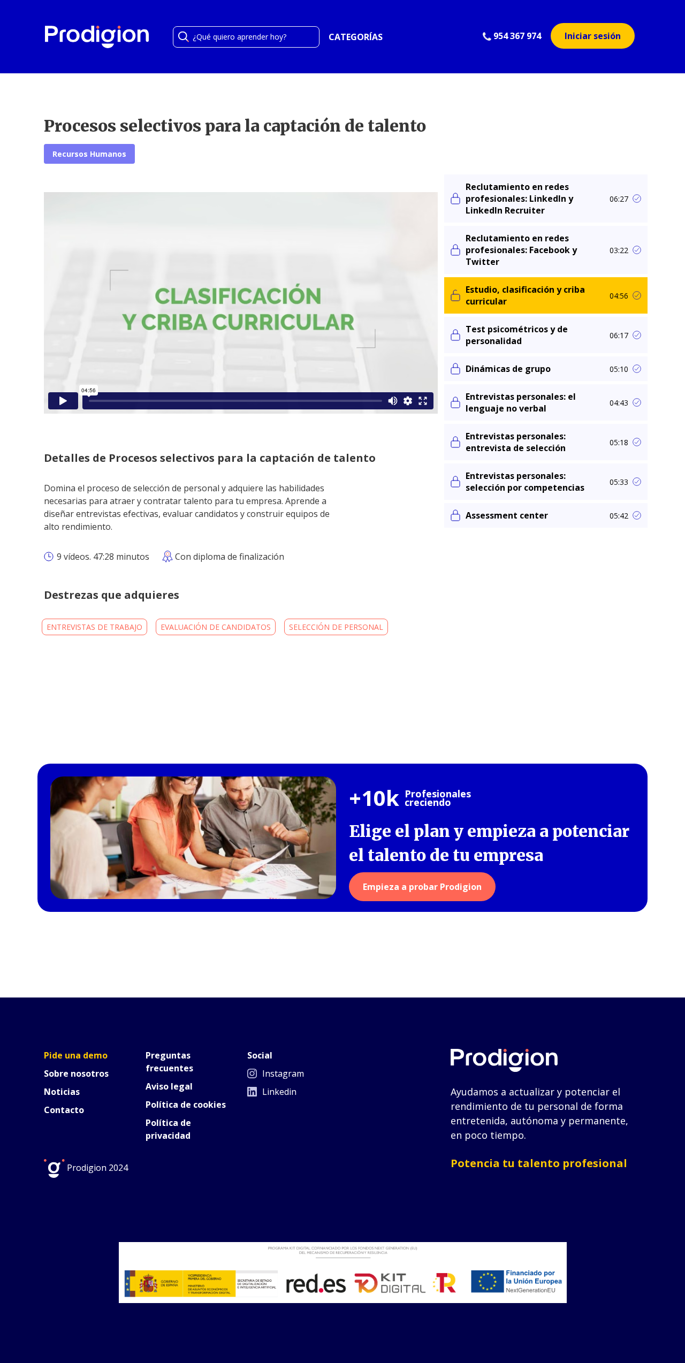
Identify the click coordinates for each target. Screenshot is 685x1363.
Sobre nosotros (76, 1073)
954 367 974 (516, 36)
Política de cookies (186, 1104)
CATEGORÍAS (356, 37)
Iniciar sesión (593, 36)
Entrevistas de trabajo (94, 627)
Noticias (62, 1092)
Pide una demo (76, 1055)
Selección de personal (336, 627)
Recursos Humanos (89, 154)
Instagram (282, 1073)
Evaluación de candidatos (216, 627)
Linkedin (278, 1092)
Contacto (64, 1110)
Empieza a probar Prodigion (422, 887)
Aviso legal (169, 1086)
